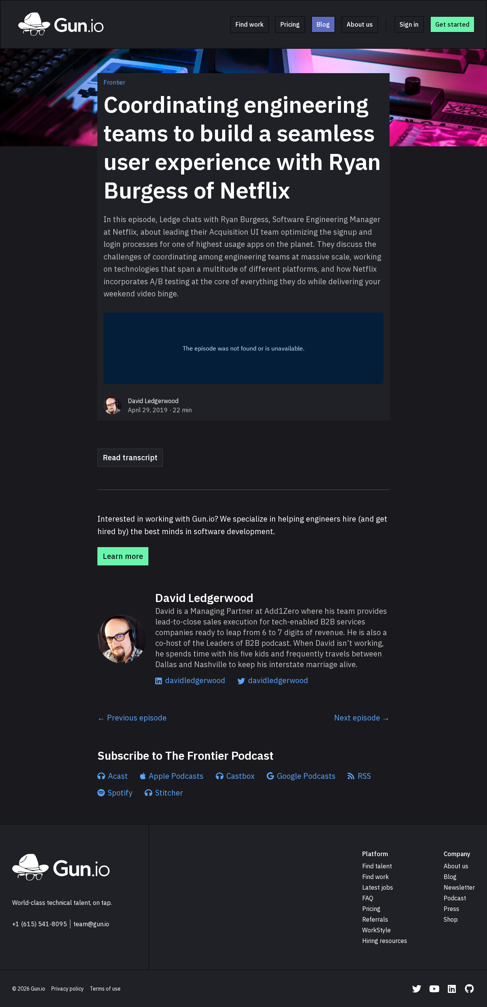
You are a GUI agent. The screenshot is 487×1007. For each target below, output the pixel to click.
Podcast (455, 898)
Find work (250, 24)
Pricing (290, 24)
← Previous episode (132, 717)
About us (360, 24)
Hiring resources (384, 941)
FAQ (367, 898)
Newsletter (459, 887)
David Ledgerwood (153, 401)
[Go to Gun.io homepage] (61, 867)
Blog (323, 24)
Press (451, 909)
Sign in (409, 24)
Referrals (375, 919)
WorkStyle (376, 930)
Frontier (114, 82)
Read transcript (130, 457)
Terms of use (105, 988)
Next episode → (362, 717)
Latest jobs (377, 887)
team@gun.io (91, 924)
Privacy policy (67, 988)
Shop (451, 919)
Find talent (377, 866)
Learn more (123, 556)
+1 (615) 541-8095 (39, 924)
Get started (452, 24)
